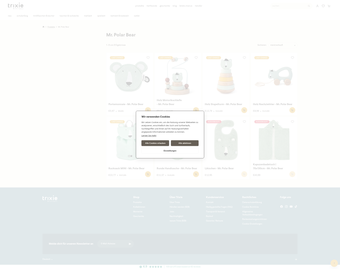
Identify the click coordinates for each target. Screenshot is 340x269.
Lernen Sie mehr (148, 135)
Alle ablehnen (184, 143)
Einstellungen (170, 150)
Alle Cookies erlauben (155, 143)
